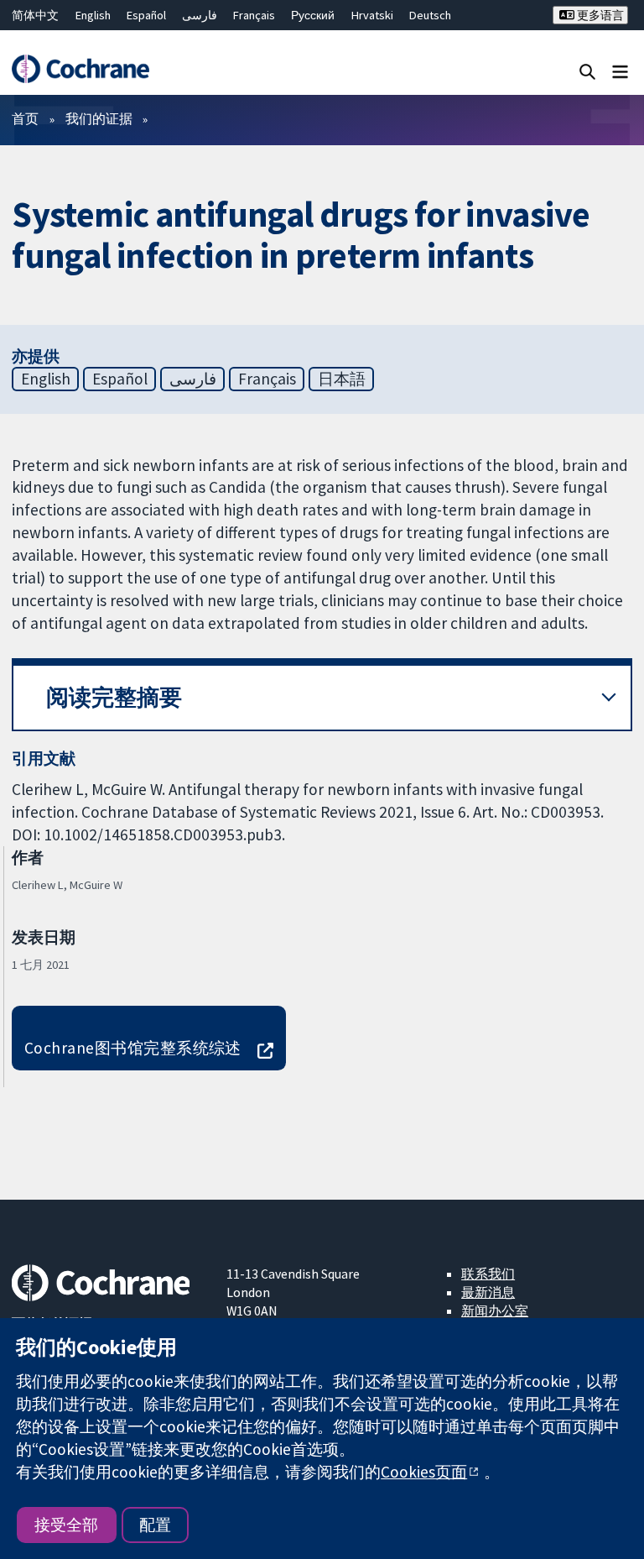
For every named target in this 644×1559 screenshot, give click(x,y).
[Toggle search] (587, 71)
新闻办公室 (494, 1310)
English (93, 15)
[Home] (80, 69)
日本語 (342, 379)
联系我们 (488, 1273)
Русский (313, 15)
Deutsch (430, 15)
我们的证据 (98, 118)
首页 (25, 118)
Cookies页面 (424, 1472)
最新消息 (488, 1292)
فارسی (199, 15)
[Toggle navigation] (620, 71)
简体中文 (35, 15)
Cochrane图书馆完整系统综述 (133, 1048)
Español (146, 15)
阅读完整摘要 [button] (114, 697)
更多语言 (599, 15)
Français (254, 15)
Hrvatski (372, 15)
